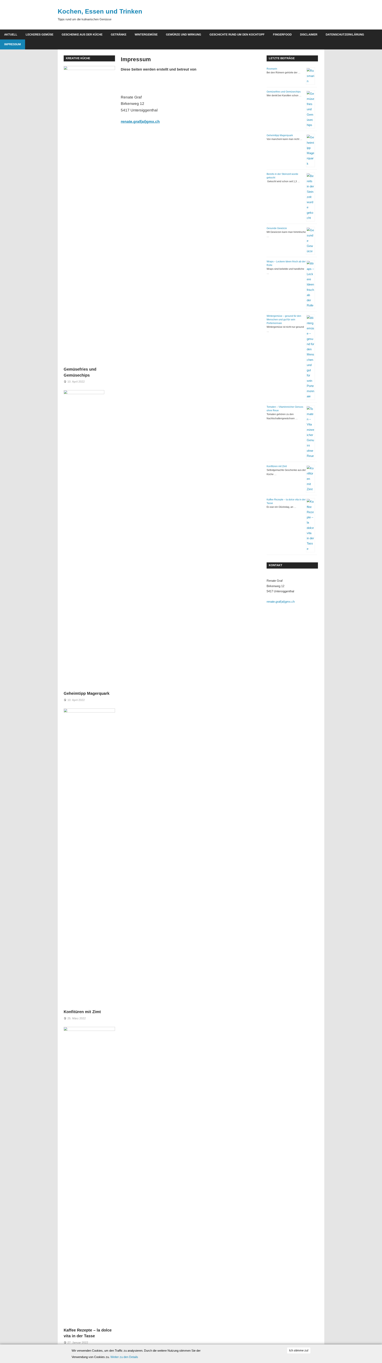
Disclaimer (308, 34)
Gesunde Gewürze (277, 228)
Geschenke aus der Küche (82, 34)
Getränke (118, 34)
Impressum (12, 44)
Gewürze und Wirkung (183, 34)
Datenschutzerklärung (345, 34)
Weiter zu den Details (124, 1357)
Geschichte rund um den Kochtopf (237, 34)
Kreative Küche (78, 58)
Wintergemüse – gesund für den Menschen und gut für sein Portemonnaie (284, 320)
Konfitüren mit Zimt (82, 1012)
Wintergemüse (146, 34)
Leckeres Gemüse (39, 34)
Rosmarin (272, 68)
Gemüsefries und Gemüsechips (284, 91)
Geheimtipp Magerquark (86, 693)
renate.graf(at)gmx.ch (281, 601)
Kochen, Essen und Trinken (100, 11)
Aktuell (10, 34)
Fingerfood (282, 34)
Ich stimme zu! (298, 1350)
